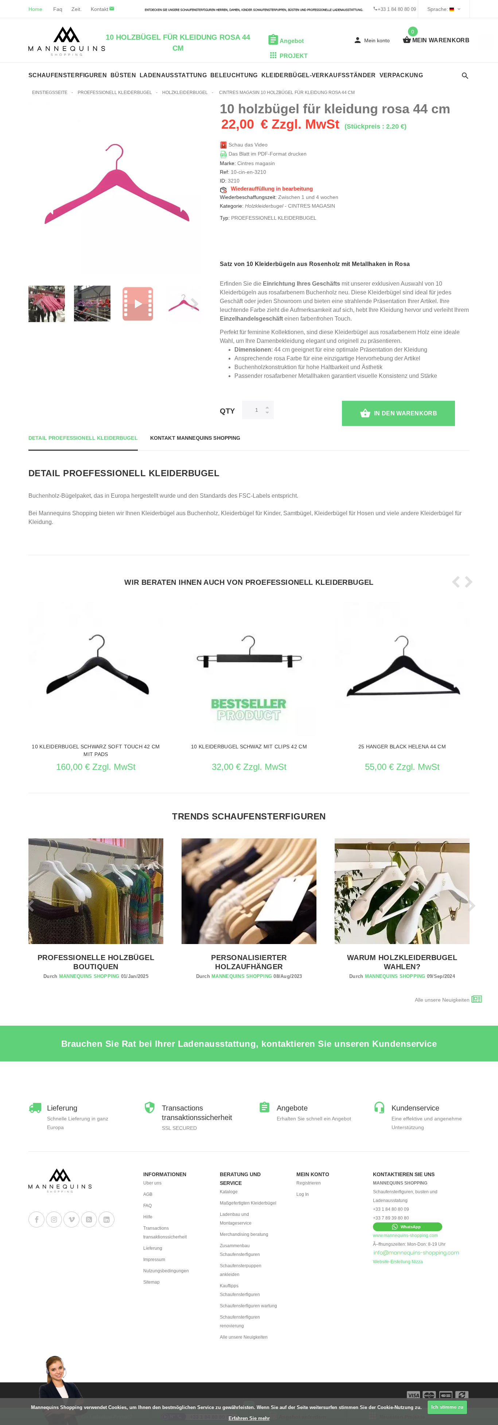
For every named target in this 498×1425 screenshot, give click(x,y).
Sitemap (151, 1282)
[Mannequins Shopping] (66, 41)
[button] (407, 1226)
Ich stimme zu (447, 1407)
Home (35, 9)
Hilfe (147, 1217)
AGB (147, 1194)
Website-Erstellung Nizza (398, 1261)
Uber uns (152, 1183)
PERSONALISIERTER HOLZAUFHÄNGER (249, 962)
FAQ (147, 1205)
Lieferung (152, 1248)
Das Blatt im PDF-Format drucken (267, 154)
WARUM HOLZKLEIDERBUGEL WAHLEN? (402, 962)
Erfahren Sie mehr (249, 1418)
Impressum (154, 1259)
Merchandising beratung (244, 1234)
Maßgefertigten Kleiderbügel (248, 1203)
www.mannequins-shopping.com (405, 1235)
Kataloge (229, 1191)
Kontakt (99, 9)
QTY (227, 411)
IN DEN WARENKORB (405, 413)
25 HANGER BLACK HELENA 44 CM (402, 746)
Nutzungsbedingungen (166, 1270)
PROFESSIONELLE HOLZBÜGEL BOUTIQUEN (96, 962)
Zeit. (76, 9)
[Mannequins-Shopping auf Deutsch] (452, 9)
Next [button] (192, 304)
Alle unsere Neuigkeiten (442, 1000)
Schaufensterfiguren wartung (248, 1305)
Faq (57, 9)
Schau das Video (247, 145)
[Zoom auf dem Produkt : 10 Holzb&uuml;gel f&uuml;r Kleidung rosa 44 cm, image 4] (92, 303)
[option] (92, 303)
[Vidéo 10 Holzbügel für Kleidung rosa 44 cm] (138, 304)
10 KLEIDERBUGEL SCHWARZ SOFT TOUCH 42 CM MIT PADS (96, 750)
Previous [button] (37, 304)
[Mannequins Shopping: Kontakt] (416, 1253)
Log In (302, 1194)
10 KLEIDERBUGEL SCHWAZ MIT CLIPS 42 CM (249, 746)
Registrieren (308, 1183)
